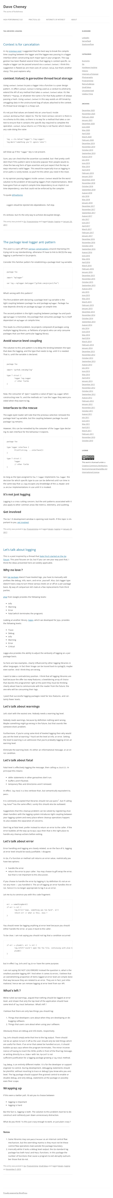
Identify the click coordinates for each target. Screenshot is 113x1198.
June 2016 (86, 255)
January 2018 (87, 203)
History (85, 70)
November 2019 (88, 146)
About (74, 19)
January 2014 (87, 348)
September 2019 (88, 153)
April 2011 (86, 427)
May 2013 (86, 374)
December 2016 (88, 239)
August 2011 (87, 414)
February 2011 (88, 434)
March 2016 (87, 265)
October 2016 (87, 245)
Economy (86, 61)
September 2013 (88, 361)
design (50, 221)
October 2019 (87, 150)
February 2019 (88, 173)
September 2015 (88, 285)
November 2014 (88, 315)
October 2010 (87, 440)
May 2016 (86, 259)
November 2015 (88, 279)
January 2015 (87, 308)
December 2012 (88, 384)
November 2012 (88, 387)
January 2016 (87, 272)
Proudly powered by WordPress (15, 1193)
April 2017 (86, 226)
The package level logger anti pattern (29, 242)
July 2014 (85, 328)
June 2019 (86, 163)
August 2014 (87, 325)
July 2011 (85, 417)
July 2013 (85, 368)
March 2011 (87, 430)
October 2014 (87, 318)
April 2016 (86, 262)
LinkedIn (85, 37)
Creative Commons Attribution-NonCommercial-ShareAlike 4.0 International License (95, 468)
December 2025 (88, 110)
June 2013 (86, 371)
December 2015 (88, 275)
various (32, 249)
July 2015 (85, 292)
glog (5, 597)
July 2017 (85, 219)
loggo (30, 620)
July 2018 (85, 196)
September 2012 (88, 394)
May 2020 (86, 130)
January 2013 (87, 381)
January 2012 (87, 404)
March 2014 (87, 341)
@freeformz (17, 195)
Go (25, 221)
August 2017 (87, 216)
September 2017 (88, 212)
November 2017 (88, 209)
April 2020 (86, 133)
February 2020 (88, 140)
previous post (15, 51)
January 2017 (87, 236)
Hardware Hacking (89, 67)
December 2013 (88, 351)
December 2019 (88, 143)
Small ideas (43, 1166)
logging (57, 221)
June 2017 (86, 222)
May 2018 (86, 199)
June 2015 (86, 295)
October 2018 (87, 186)
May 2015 (86, 298)
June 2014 (86, 331)
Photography (87, 77)
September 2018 (88, 189)
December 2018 (88, 179)
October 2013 (87, 358)
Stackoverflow (88, 44)
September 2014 (88, 321)
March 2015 (87, 302)
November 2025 (88, 113)
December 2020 (88, 123)
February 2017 (88, 232)
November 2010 (88, 437)
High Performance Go (13, 19)
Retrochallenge (88, 84)
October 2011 (87, 411)
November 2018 (88, 183)
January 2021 (87, 120)
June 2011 (86, 421)
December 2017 (88, 206)
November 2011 (88, 407)
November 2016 (88, 242)
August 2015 (87, 288)
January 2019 (87, 176)
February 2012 (88, 401)
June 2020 (86, 127)
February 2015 (88, 305)
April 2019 (86, 170)
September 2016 (88, 249)
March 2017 (87, 229)
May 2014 (86, 335)
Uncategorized (88, 90)
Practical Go (34, 19)
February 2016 (88, 269)
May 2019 (86, 166)
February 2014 (88, 345)
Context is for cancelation (21, 44)
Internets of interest (90, 74)
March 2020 (87, 137)
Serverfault (86, 41)
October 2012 (87, 391)
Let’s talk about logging (19, 549)
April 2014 (86, 338)
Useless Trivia (87, 94)
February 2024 (88, 117)
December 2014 (88, 312)
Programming (32, 221)
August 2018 (87, 193)
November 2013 (88, 354)
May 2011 (86, 424)
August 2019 (87, 156)
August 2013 (87, 364)
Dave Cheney (14, 6)
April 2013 (86, 378)
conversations (42, 249)
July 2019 (85, 160)
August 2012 (87, 397)
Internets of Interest (55, 19)
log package (13, 577)
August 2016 (87, 252)
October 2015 (87, 282)
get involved (23, 522)
